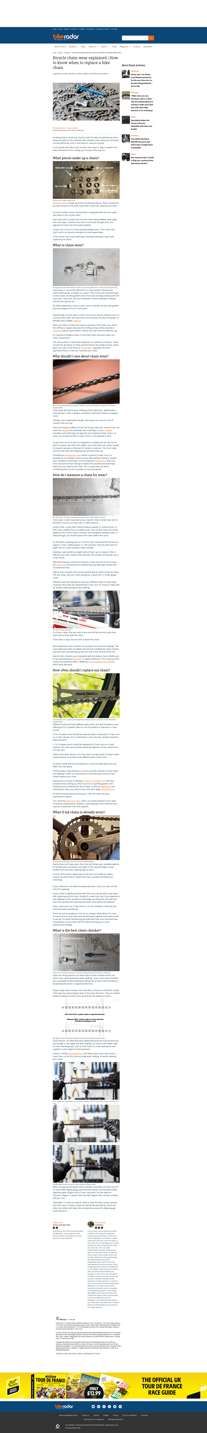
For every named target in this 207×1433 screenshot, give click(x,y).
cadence (77, 368)
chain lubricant (108, 837)
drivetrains (101, 509)
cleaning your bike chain (95, 829)
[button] (85, 180)
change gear (86, 396)
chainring (57, 378)
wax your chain (73, 849)
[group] (61, 194)
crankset (108, 478)
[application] (85, 178)
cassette (65, 478)
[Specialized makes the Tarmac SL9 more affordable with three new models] (126, 120)
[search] (151, 38)
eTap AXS (77, 707)
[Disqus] (88, 1391)
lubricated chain (75, 1101)
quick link (60, 613)
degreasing (106, 834)
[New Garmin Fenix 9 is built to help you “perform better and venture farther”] (126, 157)
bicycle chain (60, 251)
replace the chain (73, 503)
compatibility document (101, 710)
